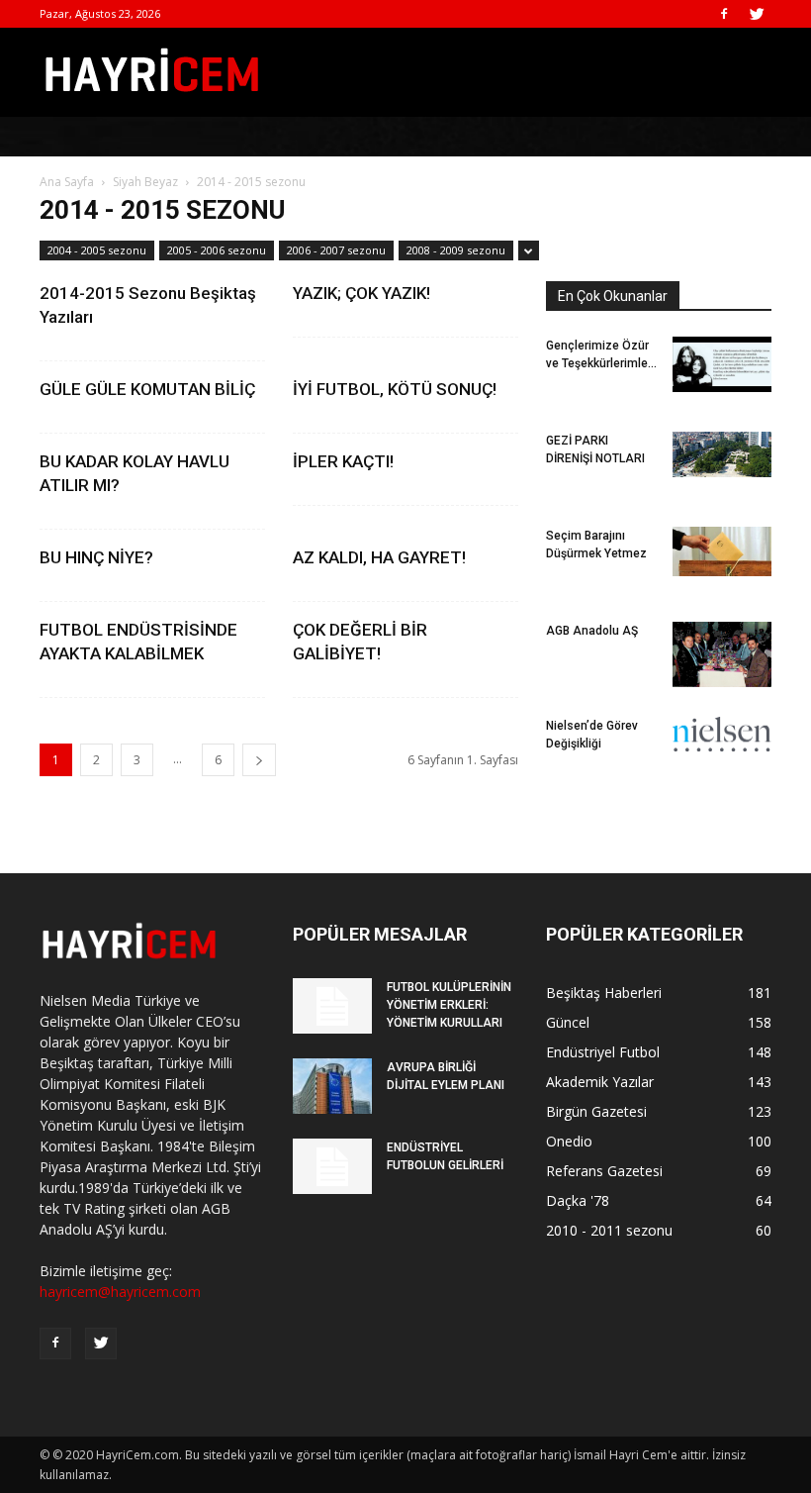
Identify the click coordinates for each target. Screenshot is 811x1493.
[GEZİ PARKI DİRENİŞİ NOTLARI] (722, 454)
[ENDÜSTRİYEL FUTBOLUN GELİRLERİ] (332, 1166)
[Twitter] (756, 14)
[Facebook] (724, 14)
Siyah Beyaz (145, 181)
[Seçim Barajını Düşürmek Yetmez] (722, 551)
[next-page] (259, 760)
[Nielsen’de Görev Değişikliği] (722, 734)
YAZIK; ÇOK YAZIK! (361, 293)
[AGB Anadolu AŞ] (722, 654)
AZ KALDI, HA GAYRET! (379, 557)
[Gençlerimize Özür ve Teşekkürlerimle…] (722, 364)
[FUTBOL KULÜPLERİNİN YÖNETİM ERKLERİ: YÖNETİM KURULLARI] (332, 1006)
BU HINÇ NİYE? (96, 557)
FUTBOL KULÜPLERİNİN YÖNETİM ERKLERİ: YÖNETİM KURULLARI (449, 1005)
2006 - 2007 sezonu (336, 250)
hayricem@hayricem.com (120, 1291)
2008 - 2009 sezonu (455, 250)
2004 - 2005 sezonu (96, 250)
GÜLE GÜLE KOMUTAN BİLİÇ (147, 389)
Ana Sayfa (67, 181)
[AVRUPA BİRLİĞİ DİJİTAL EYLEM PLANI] (332, 1086)
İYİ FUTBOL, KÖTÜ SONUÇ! (394, 389)
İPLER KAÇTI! (343, 461)
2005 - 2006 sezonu (216, 250)
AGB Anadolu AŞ (592, 631)
